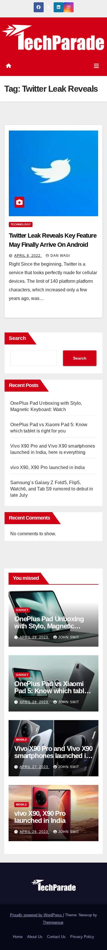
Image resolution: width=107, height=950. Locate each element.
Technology (21, 224)
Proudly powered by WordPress (36, 915)
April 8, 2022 (28, 256)
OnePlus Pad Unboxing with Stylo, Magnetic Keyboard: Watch (49, 626)
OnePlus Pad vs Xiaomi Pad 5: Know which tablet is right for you (51, 691)
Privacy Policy (82, 937)
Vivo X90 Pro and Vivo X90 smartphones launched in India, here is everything (53, 756)
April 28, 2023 (34, 702)
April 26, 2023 (34, 832)
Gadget (22, 610)
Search (17, 338)
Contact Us (56, 937)
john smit (68, 637)
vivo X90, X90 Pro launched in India (47, 467)
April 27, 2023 (34, 767)
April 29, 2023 (34, 637)
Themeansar (53, 922)
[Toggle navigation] (96, 66)
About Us (35, 937)
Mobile (21, 739)
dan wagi (60, 256)
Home (18, 937)
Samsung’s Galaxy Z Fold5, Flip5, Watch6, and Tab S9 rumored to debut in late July (51, 489)
